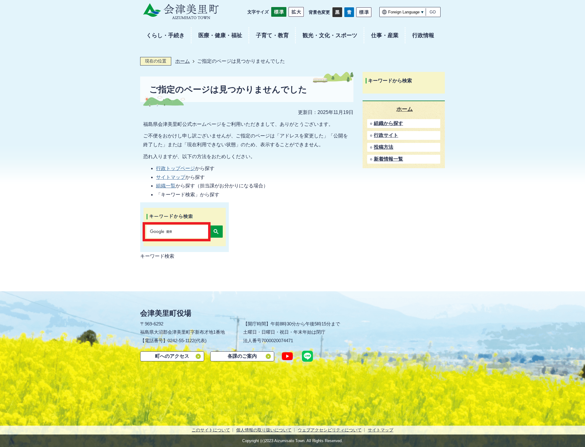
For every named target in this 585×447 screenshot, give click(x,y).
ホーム (182, 61)
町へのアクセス (172, 356)
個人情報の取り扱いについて (264, 429)
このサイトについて (211, 429)
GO (433, 12)
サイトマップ (170, 177)
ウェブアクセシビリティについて (330, 429)
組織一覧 (166, 185)
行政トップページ (175, 168)
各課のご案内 (242, 356)
